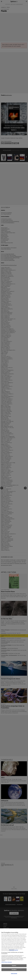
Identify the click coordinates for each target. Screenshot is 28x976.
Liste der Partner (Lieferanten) (6, 962)
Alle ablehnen (14, 969)
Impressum (16, 950)
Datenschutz (11, 950)
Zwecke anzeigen (14, 973)
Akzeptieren (14, 965)
